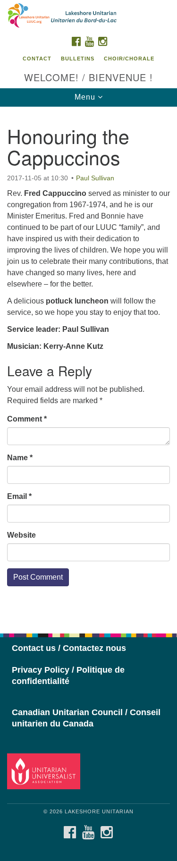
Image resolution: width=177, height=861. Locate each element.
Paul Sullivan (95, 178)
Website (21, 535)
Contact (37, 58)
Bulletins (77, 58)
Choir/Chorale (129, 58)
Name (20, 458)
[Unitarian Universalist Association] (45, 770)
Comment (27, 419)
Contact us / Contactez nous (69, 648)
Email (19, 496)
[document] (88, 365)
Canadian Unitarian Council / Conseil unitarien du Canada (86, 718)
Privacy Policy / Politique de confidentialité (68, 675)
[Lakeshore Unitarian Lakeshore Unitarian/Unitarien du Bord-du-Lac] (88, 16)
